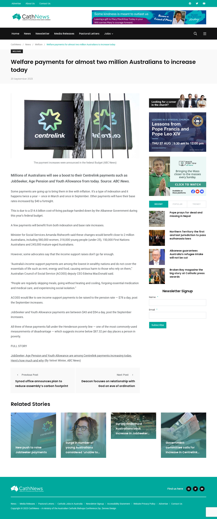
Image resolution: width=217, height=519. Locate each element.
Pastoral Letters (89, 33)
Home (15, 33)
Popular (178, 204)
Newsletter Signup (95, 503)
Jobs (107, 33)
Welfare (17, 51)
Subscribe (158, 325)
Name (153, 297)
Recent (159, 204)
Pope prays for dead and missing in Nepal (186, 214)
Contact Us (44, 3)
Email (153, 309)
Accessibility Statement (118, 503)
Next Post (123, 375)
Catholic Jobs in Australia (70, 503)
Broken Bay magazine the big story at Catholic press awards (187, 273)
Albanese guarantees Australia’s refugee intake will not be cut (186, 254)
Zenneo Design (109, 508)
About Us (30, 3)
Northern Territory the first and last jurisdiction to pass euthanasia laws (188, 235)
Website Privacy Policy (144, 503)
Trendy (197, 204)
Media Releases (64, 33)
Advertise (16, 3)
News (27, 33)
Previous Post (30, 375)
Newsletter (42, 33)
